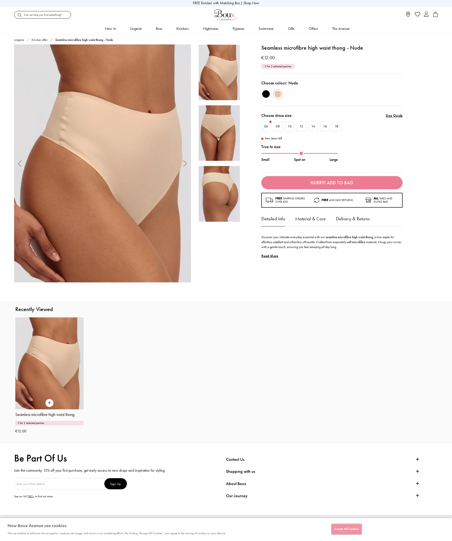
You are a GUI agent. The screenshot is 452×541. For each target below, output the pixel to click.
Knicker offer (40, 40)
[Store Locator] (408, 16)
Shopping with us (240, 471)
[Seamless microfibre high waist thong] (102, 163)
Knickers (182, 28)
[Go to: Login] (426, 15)
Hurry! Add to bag (332, 183)
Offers (313, 28)
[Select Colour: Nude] (277, 94)
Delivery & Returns (353, 218)
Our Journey (237, 496)
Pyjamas (238, 28)
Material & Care (310, 218)
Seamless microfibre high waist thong (44, 414)
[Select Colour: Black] (266, 94)
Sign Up (115, 484)
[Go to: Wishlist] (417, 15)
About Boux (236, 483)
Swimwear (266, 28)
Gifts (291, 28)
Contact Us (235, 459)
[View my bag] (435, 16)
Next (185, 163)
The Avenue (341, 28)
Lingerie (136, 28)
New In (110, 28)
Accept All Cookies (346, 529)
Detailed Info (273, 218)
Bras (159, 28)
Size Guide (394, 115)
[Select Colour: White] (289, 94)
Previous (20, 163)
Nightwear (210, 28)
